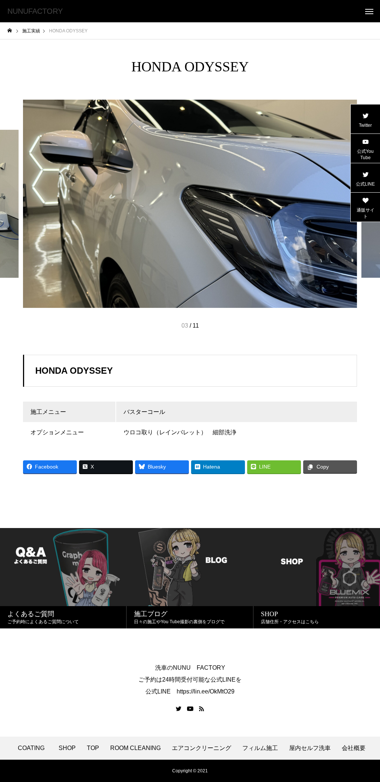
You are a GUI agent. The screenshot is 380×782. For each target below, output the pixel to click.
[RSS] (201, 708)
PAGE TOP (365, 750)
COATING (33, 748)
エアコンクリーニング (201, 748)
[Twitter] (179, 708)
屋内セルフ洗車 (310, 748)
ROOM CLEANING (135, 748)
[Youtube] (190, 708)
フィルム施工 (260, 748)
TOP (93, 748)
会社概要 (354, 748)
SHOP (67, 748)
